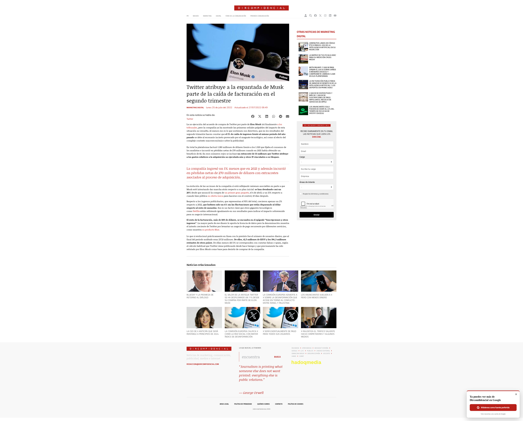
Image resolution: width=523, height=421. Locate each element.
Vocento (326, 353)
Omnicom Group (298, 353)
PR (187, 15)
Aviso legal (224, 404)
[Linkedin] (330, 15)
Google (294, 350)
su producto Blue (210, 229)
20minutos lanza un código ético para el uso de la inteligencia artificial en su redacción (322, 46)
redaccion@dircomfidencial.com (203, 364)
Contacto (278, 404)
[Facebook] (315, 15)
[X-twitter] (320, 15)
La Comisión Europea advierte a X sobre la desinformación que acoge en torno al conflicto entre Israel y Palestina (280, 299)
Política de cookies (295, 404)
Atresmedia (306, 348)
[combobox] (255, 357)
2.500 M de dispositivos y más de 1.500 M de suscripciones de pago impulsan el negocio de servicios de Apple (320, 97)
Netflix (196, 211)
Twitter (190, 119)
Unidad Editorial (323, 350)
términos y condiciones (320, 194)
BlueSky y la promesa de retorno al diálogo (200, 296)
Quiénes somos (263, 404)
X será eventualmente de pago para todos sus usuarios (279, 332)
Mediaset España (321, 348)
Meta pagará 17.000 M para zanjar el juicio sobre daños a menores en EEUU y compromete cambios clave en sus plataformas (322, 72)
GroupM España (313, 353)
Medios (196, 15)
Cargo (302, 157)
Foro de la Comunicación (236, 15)
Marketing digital (195, 107)
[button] (253, 116)
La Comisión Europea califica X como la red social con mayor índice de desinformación (241, 334)
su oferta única (215, 195)
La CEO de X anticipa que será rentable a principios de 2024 (203, 332)
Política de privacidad (243, 404)
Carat (301, 356)
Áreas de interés (307, 182)
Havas (294, 356)
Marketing (207, 15)
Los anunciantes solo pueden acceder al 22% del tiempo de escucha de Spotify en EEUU (321, 110)
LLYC (302, 350)
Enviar (317, 214)
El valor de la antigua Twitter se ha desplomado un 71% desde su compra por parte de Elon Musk (242, 299)
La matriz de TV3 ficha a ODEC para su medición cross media (322, 57)
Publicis (310, 350)
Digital (218, 15)
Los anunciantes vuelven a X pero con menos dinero (316, 296)
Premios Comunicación (259, 15)
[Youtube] (335, 15)
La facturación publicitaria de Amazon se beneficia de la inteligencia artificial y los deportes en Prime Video (322, 84)
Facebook (295, 348)
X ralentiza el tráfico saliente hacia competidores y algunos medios (318, 334)
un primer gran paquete (237, 192)
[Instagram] (325, 15)
